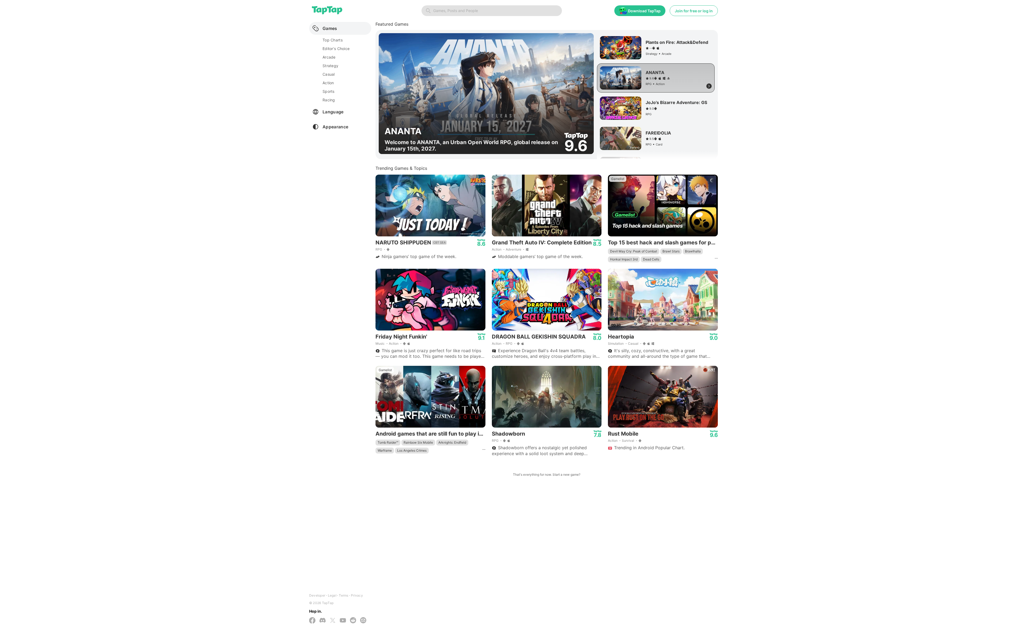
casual (329, 74)
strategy (330, 65)
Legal (332, 595)
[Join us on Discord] (322, 620)
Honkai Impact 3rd (624, 259)
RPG (378, 249)
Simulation (616, 343)
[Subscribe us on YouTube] (343, 620)
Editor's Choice (336, 48)
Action (496, 249)
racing (329, 100)
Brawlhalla (693, 251)
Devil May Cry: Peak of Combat (633, 251)
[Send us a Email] (363, 620)
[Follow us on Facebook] (312, 621)
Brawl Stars (671, 251)
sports (329, 91)
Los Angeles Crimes (412, 450)
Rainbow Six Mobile (418, 442)
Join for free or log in (694, 11)
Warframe (385, 450)
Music (380, 343)
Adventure (513, 249)
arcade (329, 57)
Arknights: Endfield (452, 442)
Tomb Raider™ (388, 442)
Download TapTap (644, 11)
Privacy (357, 595)
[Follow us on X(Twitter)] (332, 621)
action (328, 82)
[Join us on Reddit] (353, 620)
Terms (343, 595)
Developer (317, 595)
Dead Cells (651, 259)
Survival (628, 441)
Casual (633, 343)
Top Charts (333, 40)
